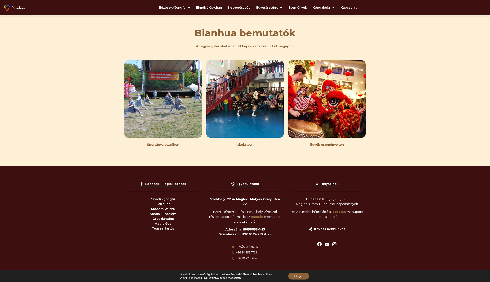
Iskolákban (245, 144)
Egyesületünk (267, 7)
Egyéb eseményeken (327, 144)
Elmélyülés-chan (209, 7)
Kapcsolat (349, 7)
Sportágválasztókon (163, 144)
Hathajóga (163, 224)
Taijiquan (163, 204)
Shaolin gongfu (163, 199)
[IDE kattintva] (211, 277)
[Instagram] (334, 244)
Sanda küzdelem (163, 214)
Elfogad (298, 276)
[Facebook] (319, 244)
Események (297, 7)
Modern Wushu (163, 209)
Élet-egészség (239, 7)
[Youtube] (327, 244)
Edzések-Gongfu (172, 7)
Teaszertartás (163, 228)
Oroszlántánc (163, 219)
